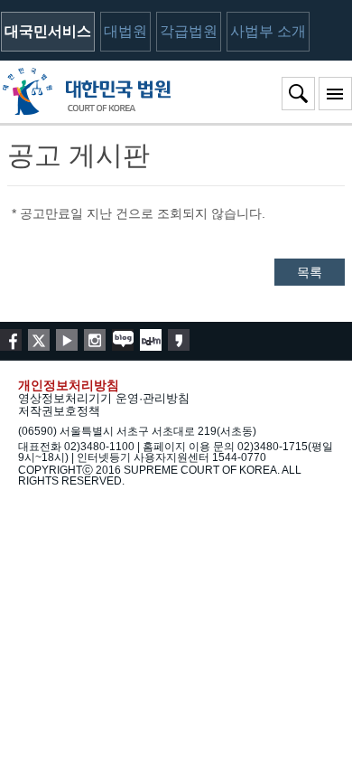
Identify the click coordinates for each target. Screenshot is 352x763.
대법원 (125, 31)
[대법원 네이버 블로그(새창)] (123, 340)
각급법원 (189, 31)
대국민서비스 (48, 31)
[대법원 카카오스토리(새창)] (179, 340)
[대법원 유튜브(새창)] (67, 340)
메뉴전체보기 (335, 93)
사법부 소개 (268, 31)
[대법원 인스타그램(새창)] (95, 340)
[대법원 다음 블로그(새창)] (151, 340)
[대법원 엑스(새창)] (39, 340)
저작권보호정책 (59, 411)
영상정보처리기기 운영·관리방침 (104, 398)
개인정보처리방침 (68, 385)
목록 (309, 272)
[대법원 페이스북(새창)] (11, 340)
